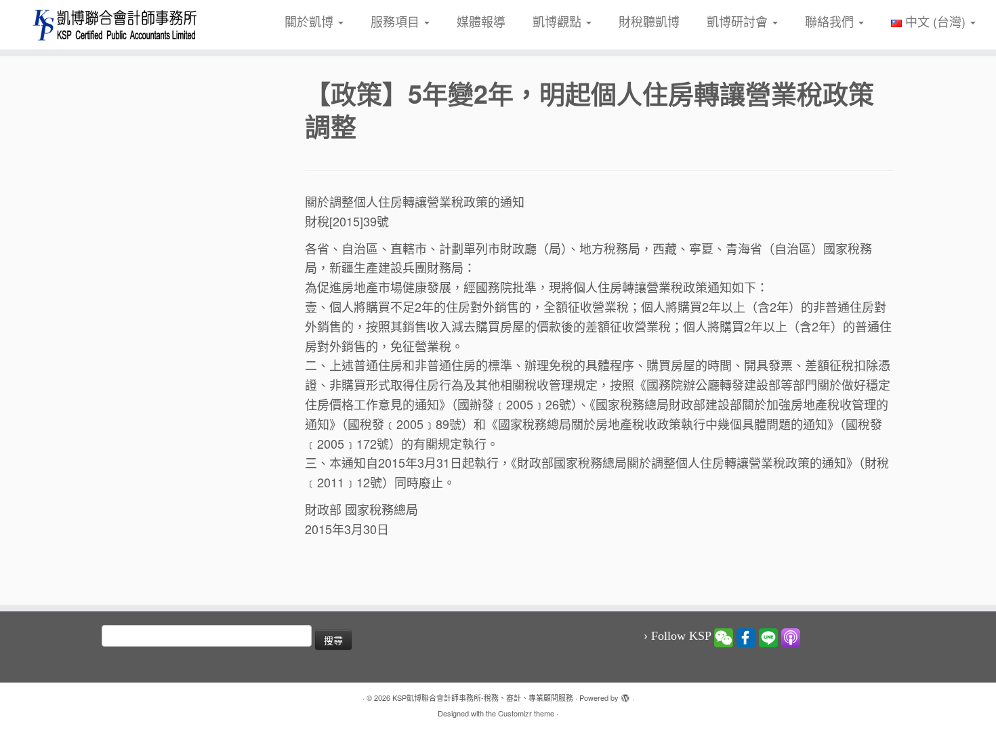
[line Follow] (768, 636)
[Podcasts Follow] (790, 636)
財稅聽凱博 (649, 21)
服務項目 (397, 21)
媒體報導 (481, 21)
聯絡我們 (831, 21)
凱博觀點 (559, 21)
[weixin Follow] (723, 636)
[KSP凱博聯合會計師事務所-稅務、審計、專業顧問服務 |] (115, 25)
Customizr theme (526, 713)
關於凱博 (311, 21)
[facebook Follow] (745, 636)
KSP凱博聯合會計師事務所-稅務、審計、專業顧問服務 (482, 697)
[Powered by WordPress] (625, 694)
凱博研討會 (739, 21)
